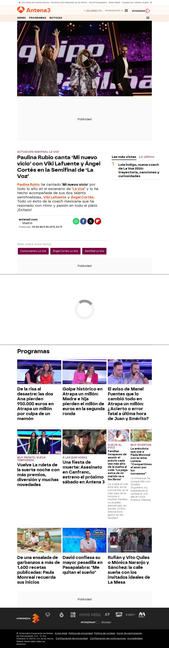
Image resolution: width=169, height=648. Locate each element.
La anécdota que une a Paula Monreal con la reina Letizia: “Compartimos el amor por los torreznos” (141, 461)
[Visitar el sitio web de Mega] (96, 614)
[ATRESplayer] (141, 10)
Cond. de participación (129, 633)
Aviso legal (61, 633)
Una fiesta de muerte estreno (35, 2)
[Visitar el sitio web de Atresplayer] (90, 622)
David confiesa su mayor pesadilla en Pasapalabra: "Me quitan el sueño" (82, 565)
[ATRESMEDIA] (28, 618)
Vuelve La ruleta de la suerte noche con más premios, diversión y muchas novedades (38, 474)
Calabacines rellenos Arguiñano (137, 2)
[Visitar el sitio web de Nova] (84, 614)
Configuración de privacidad (72, 638)
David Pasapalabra (98, 2)
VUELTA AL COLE (115, 446)
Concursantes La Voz (33, 251)
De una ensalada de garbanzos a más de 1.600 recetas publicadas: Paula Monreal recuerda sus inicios (38, 570)
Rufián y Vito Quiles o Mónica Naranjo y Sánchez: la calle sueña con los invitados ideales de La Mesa (129, 570)
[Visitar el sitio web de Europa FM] (130, 614)
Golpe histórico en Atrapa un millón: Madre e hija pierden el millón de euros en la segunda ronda (84, 401)
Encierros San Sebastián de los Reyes (69, 2)
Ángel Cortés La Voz (65, 251)
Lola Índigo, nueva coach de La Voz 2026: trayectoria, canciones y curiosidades (138, 170)
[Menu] (148, 17)
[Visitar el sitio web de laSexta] (62, 614)
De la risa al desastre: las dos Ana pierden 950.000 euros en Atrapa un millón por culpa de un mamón (35, 403)
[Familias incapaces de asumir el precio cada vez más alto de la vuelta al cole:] (118, 435)
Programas (37, 17)
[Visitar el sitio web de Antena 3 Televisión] (50, 614)
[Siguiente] (150, 2)
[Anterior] (18, 2)
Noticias (56, 17)
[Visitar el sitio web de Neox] (73, 614)
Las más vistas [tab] (124, 157)
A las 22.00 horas (75, 457)
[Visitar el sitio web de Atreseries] (108, 614)
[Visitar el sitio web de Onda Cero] (119, 614)
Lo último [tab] (146, 157)
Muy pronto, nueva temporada (31, 459)
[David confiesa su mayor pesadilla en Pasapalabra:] (85, 540)
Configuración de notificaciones (108, 638)
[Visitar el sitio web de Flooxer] (106, 622)
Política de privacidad (80, 633)
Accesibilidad (134, 638)
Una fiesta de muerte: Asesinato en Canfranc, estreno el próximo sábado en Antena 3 (84, 472)
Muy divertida (141, 445)
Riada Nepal (114, 2)
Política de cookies (104, 633)
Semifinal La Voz (94, 251)
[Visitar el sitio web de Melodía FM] (142, 614)
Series (21, 17)
